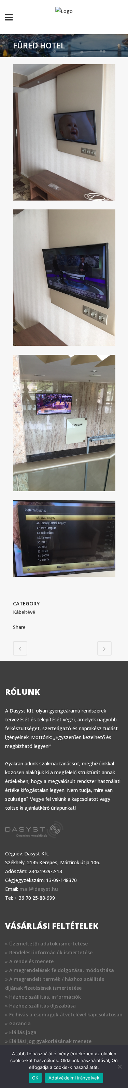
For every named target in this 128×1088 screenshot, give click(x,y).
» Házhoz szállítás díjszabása (40, 1005)
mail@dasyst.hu (38, 889)
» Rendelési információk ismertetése (49, 952)
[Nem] (119, 1066)
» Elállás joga (21, 1032)
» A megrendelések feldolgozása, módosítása (59, 970)
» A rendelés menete (29, 961)
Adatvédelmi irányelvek (74, 1077)
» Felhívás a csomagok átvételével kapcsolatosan (64, 1014)
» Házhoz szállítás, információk (43, 997)
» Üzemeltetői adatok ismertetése (46, 943)
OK (35, 1077)
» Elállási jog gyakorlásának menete (48, 1041)
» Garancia (18, 1023)
